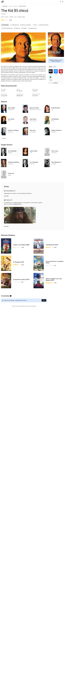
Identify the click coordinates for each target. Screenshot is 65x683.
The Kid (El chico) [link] (22, 6)
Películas (15, 6)
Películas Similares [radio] (44, 24)
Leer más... (6, 196)
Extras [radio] (35, 24)
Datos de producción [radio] (7, 28)
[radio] (50, 67)
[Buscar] (60, 1)
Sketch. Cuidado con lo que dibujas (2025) (54, 279)
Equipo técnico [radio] (33, 28)
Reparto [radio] (25, 28)
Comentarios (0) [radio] (15, 24)
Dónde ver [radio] (18, 28)
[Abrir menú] (62, 2)
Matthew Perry (18, 204)
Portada (10, 6)
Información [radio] (5, 24)
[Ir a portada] (3, 1)
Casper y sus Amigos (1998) (21, 245)
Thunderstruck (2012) (52, 245)
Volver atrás (5, 6)
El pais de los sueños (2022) (21, 279)
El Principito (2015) (18, 262)
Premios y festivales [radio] (26, 24)
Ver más (4, 138)
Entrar (44, 300)
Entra (56, 60)
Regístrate (52, 60)
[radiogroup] (32, 25)
